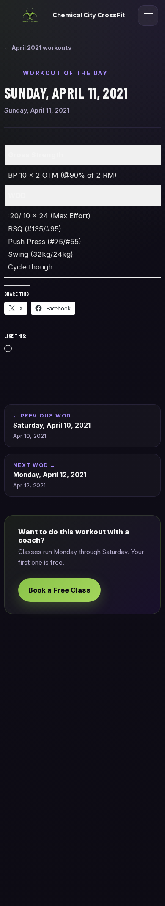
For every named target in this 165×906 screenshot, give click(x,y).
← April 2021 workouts (38, 47)
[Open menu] (148, 15)
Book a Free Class (59, 590)
